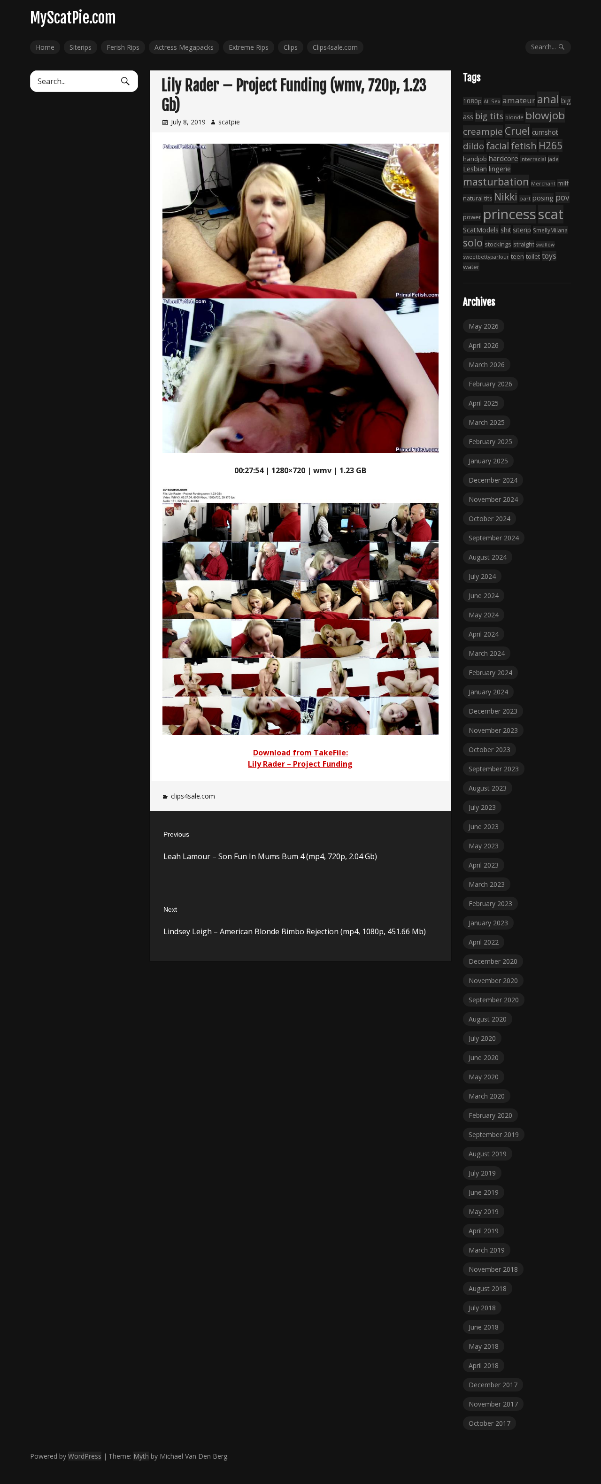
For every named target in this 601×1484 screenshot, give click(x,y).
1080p (472, 101)
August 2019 (488, 1153)
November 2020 (493, 980)
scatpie (229, 121)
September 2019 (494, 1134)
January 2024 (488, 691)
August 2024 (488, 557)
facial (497, 145)
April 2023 (484, 865)
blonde (514, 117)
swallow (545, 244)
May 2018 (484, 1346)
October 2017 (489, 1423)
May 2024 (484, 614)
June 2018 (484, 1327)
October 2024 (489, 518)
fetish (524, 145)
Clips (291, 47)
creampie (483, 131)
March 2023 (487, 884)
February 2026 (490, 383)
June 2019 (484, 1192)
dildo (473, 146)
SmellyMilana (550, 230)
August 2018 (488, 1288)
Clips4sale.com (335, 47)
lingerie (500, 168)
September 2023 (494, 768)
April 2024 (484, 634)
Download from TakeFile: (300, 752)
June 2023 (484, 826)
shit (506, 229)
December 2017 (493, 1384)
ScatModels (481, 229)
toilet (533, 256)
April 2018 (484, 1365)
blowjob (545, 115)
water (471, 266)
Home (45, 47)
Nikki (505, 196)
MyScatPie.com (73, 17)
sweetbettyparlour (486, 256)
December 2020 (493, 961)
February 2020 (490, 1115)
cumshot (545, 132)
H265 (550, 145)
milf (563, 183)
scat (550, 214)
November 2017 (493, 1403)
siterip (522, 229)
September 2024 (494, 537)
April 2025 (484, 403)
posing (543, 197)
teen (517, 256)
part (525, 198)
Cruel (517, 131)
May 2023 (484, 845)
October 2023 (489, 749)
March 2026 (487, 364)
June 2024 (484, 595)
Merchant (543, 183)
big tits (489, 116)
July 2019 (482, 1173)
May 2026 (484, 326)
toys (549, 256)
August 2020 (488, 1019)
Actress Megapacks (184, 47)
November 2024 (493, 499)
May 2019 (484, 1211)
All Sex (492, 101)
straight (523, 244)
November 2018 (493, 1269)
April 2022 (484, 942)
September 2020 (494, 999)
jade (553, 158)
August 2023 (488, 788)
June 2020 (484, 1057)
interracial (533, 158)
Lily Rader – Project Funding (300, 764)
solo (473, 242)
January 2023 (488, 922)
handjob (475, 158)
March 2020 (487, 1096)
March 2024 (487, 653)
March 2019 (487, 1250)
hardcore (503, 158)
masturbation (496, 181)
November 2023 (493, 730)
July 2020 (482, 1038)
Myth (141, 1456)
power (472, 217)
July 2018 (482, 1307)
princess (509, 214)
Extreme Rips (249, 47)
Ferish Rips (123, 47)
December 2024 (493, 480)
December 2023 (493, 711)
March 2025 (487, 422)
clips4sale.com (193, 796)
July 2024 (482, 576)
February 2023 (490, 903)
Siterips (80, 47)
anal (548, 99)
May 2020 (484, 1076)
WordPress (84, 1456)
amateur (518, 100)
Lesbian (475, 168)
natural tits (477, 198)
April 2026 (484, 345)
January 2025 (488, 460)
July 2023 (482, 807)
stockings (498, 244)
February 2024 (490, 672)
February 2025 (490, 441)
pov (562, 197)
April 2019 (484, 1230)
